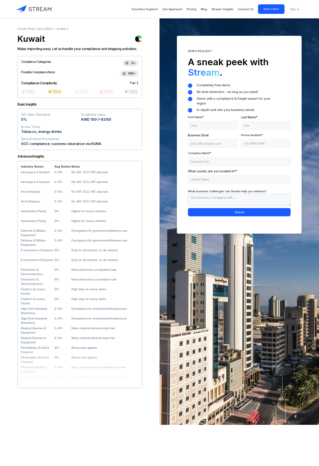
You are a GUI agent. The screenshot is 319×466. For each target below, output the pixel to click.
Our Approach (172, 9)
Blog (204, 9)
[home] (33, 9)
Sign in (294, 9)
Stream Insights (222, 9)
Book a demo (271, 9)
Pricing (191, 9)
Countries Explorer (145, 9)
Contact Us (246, 9)
